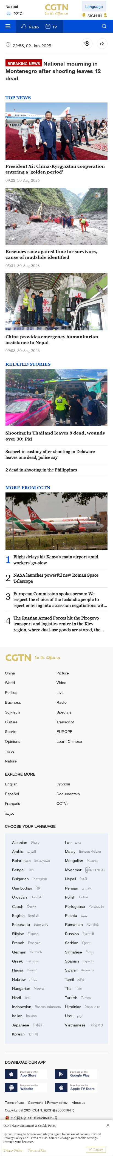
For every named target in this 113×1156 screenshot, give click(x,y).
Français (12, 803)
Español (12, 793)
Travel (10, 751)
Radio (34, 27)
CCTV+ (62, 803)
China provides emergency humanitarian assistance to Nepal (51, 339)
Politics (11, 692)
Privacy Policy (13, 1150)
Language (94, 6)
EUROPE (64, 731)
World (10, 682)
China (10, 673)
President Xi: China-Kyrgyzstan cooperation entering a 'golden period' (55, 169)
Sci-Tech (12, 712)
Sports (10, 731)
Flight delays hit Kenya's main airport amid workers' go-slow (55, 559)
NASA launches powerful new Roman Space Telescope (55, 578)
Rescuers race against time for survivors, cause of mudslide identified (51, 254)
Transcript (65, 722)
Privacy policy (57, 1102)
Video (61, 682)
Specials (63, 712)
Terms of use (14, 1102)
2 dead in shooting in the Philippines (41, 469)
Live (60, 692)
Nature (11, 761)
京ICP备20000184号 (59, 1110)
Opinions (12, 741)
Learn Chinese (69, 741)
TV (54, 27)
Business (13, 702)
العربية (10, 813)
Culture (11, 722)
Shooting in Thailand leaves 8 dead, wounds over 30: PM (55, 435)
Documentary (68, 793)
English (11, 784)
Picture (62, 673)
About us (78, 1102)
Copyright (36, 1102)
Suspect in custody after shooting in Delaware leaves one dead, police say (50, 454)
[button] (12, 239)
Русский (63, 784)
